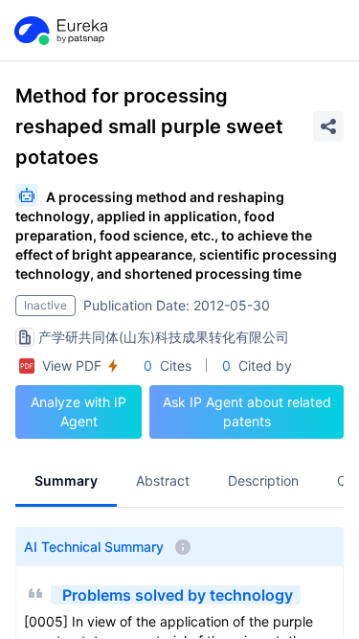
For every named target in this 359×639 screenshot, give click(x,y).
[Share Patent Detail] (328, 126)
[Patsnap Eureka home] (59, 30)
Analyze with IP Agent (78, 411)
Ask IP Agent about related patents (247, 411)
